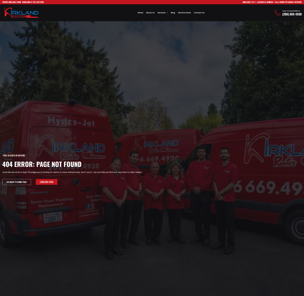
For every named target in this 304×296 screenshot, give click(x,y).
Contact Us (199, 12)
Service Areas (184, 12)
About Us (150, 12)
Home (140, 12)
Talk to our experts (291, 11)
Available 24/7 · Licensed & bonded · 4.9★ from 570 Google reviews (272, 2)
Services (161, 12)
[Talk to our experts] (277, 13)
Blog (173, 12)
